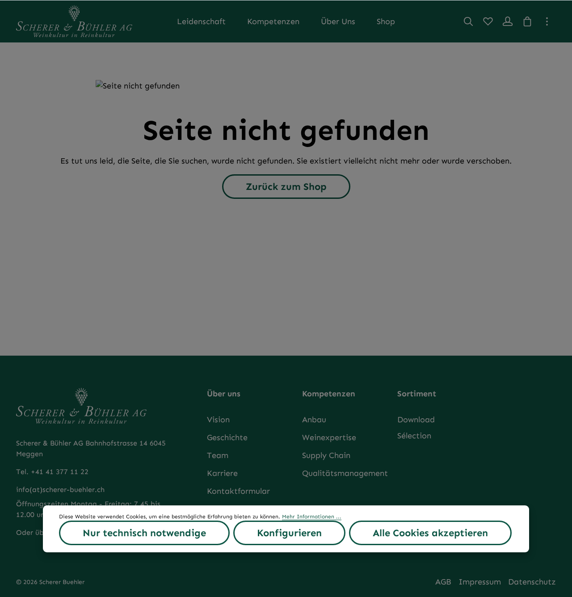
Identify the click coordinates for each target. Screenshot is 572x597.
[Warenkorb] (527, 21)
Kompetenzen (328, 394)
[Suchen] (468, 21)
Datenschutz (532, 582)
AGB (443, 582)
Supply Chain (326, 455)
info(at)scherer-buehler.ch (60, 489)
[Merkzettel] (488, 21)
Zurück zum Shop (286, 187)
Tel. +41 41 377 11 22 (52, 471)
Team (217, 455)
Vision (218, 420)
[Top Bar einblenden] (547, 21)
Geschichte (227, 437)
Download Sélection (416, 428)
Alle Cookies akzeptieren (430, 533)
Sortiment (416, 394)
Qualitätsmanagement (345, 473)
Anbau (314, 420)
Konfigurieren (289, 533)
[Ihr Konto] (508, 21)
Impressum (479, 582)
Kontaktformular (238, 491)
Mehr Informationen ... (311, 516)
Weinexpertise (329, 437)
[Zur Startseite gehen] (74, 21)
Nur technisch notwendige (144, 533)
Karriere (222, 473)
